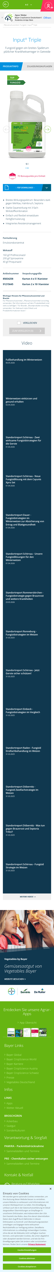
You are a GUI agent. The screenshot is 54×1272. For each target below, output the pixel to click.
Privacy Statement (37, 1244)
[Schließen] (2, 17)
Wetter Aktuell (14, 1108)
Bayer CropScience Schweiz (22, 1073)
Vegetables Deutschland (20, 1082)
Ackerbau (12, 1121)
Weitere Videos (26, 896)
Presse (10, 1077)
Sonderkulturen (15, 1130)
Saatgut (10, 1126)
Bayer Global (13, 1055)
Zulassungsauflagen (39, 66)
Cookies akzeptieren (27, 1266)
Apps (9, 1103)
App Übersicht (28, 1022)
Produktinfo (10, 66)
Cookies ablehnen (27, 1258)
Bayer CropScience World (21, 1059)
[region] (27, 1228)
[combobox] (27, 187)
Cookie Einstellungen (27, 1250)
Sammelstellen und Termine (22, 1151)
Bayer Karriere (14, 1064)
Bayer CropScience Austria (22, 1068)
